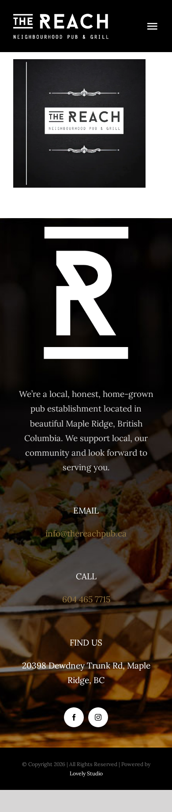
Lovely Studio (86, 773)
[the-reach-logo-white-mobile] (60, 17)
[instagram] (98, 717)
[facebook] (74, 717)
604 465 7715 (86, 599)
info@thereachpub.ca (86, 533)
